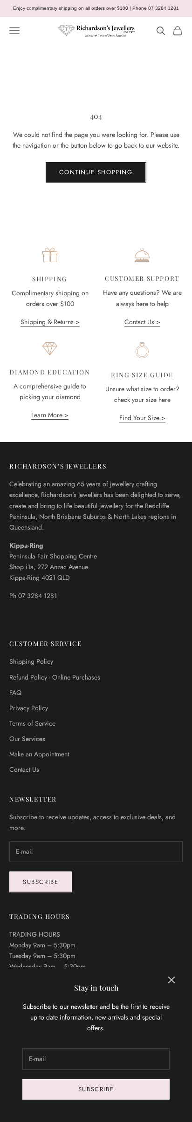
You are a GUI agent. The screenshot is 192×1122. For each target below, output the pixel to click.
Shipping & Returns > (50, 321)
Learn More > (50, 415)
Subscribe (96, 1089)
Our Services (27, 738)
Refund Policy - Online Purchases (54, 677)
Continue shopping (95, 172)
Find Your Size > (142, 417)
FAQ (15, 692)
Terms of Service (32, 723)
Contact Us (24, 769)
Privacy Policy (28, 708)
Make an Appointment (39, 754)
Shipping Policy (31, 661)
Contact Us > (142, 321)
